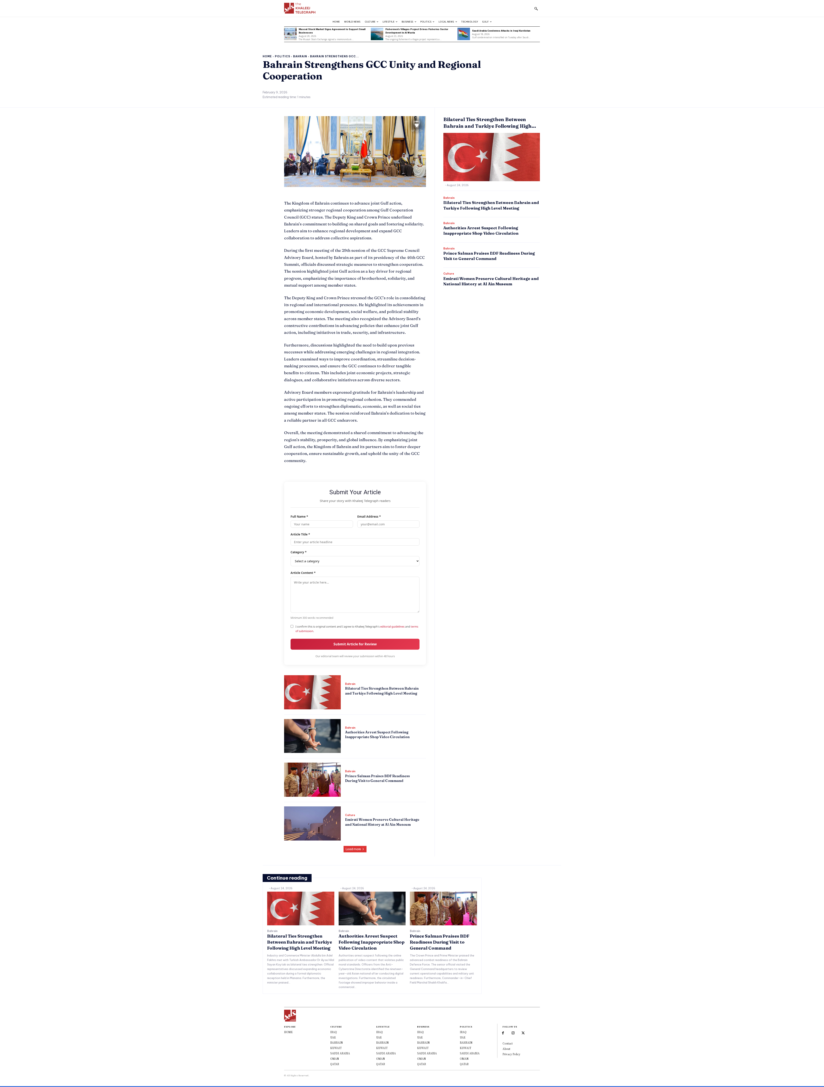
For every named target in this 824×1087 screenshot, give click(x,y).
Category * (299, 552)
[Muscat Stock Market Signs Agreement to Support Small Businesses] (290, 34)
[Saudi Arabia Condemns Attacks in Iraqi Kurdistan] (463, 34)
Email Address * (369, 516)
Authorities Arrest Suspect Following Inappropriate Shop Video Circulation (377, 734)
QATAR (334, 1064)
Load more (353, 849)
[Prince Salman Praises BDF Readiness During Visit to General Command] (312, 780)
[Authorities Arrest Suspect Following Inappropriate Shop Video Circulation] (312, 736)
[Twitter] (523, 1033)
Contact (508, 1043)
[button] (536, 8)
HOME (288, 1032)
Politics (282, 56)
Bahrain (300, 56)
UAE (333, 1037)
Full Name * (299, 516)
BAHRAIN (336, 1042)
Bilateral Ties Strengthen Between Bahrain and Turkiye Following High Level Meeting (299, 942)
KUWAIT (336, 1048)
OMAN (334, 1058)
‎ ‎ (345, 700)
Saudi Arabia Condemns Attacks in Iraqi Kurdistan (501, 30)
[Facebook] (502, 1033)
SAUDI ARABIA (340, 1053)
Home (267, 56)
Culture (350, 815)
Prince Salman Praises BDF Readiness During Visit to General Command (439, 942)
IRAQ (333, 1032)
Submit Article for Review (355, 644)
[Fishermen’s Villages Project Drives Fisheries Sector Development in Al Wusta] (377, 34)
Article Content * (303, 573)
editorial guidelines (392, 626)
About (506, 1049)
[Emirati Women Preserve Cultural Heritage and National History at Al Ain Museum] (312, 823)
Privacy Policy (511, 1054)
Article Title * (300, 534)
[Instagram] (513, 1033)
